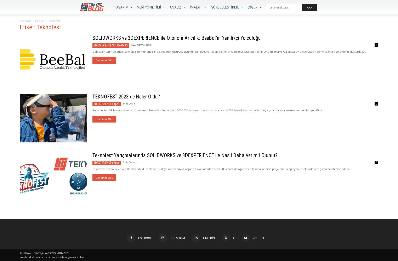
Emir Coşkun (130, 162)
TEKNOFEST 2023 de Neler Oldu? (126, 97)
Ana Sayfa (25, 21)
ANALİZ (175, 7)
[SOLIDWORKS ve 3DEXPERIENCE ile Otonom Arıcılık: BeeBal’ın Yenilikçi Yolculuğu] (53, 59)
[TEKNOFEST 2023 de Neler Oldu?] (53, 118)
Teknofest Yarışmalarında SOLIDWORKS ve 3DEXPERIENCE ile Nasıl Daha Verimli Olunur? (185, 155)
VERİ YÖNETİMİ (149, 7)
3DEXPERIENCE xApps (107, 104)
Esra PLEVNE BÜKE (141, 44)
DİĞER (252, 7)
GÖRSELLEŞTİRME (225, 7)
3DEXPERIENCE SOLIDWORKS (111, 45)
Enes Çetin (129, 103)
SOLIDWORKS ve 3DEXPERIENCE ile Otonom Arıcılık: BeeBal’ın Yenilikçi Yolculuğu (176, 38)
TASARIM (121, 7)
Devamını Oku (104, 60)
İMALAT (196, 7)
